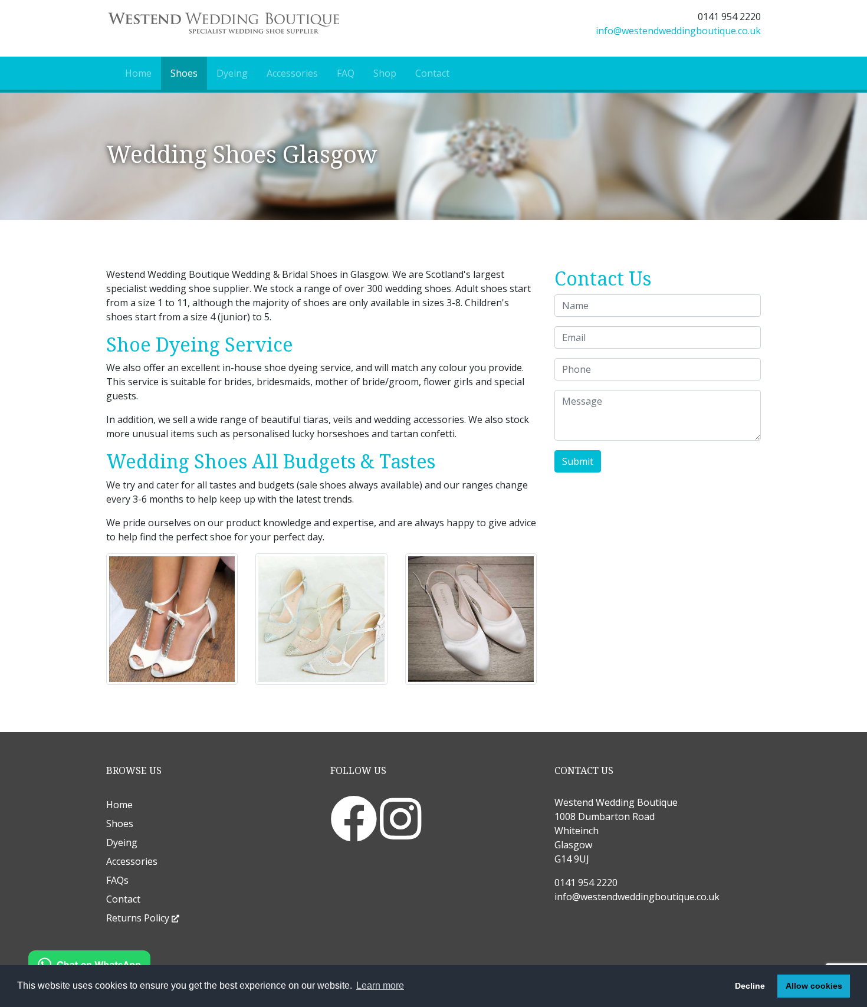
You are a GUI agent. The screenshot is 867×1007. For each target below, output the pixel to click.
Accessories (292, 73)
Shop (384, 73)
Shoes (184, 73)
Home (138, 73)
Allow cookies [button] (814, 985)
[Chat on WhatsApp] (89, 963)
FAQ (345, 73)
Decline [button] (750, 985)
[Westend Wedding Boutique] (265, 23)
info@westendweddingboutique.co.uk (678, 30)
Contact (432, 73)
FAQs (117, 880)
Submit (577, 461)
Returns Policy (139, 917)
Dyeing (232, 73)
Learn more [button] (380, 985)
